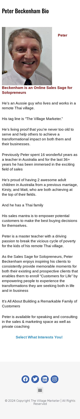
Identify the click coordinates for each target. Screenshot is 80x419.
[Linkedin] (45, 379)
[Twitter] (35, 379)
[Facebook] (25, 379)
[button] (40, 390)
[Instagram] (54, 379)
